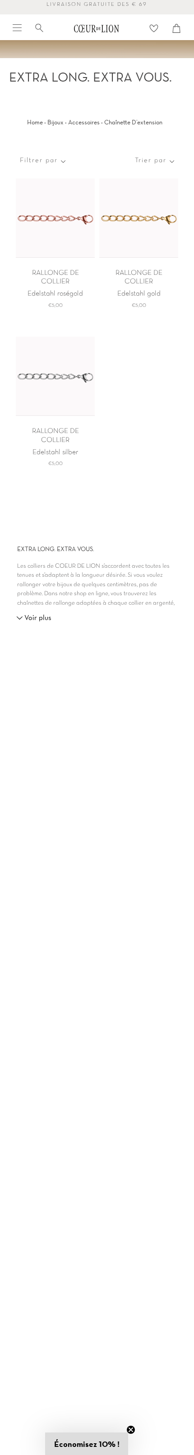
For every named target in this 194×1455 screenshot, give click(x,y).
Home (35, 122)
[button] (86, 1443)
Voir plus (37, 617)
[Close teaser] (130, 1429)
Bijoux (55, 122)
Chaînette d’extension (133, 122)
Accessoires (84, 122)
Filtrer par (39, 160)
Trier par (150, 160)
